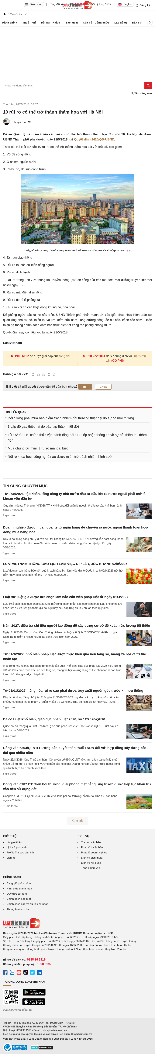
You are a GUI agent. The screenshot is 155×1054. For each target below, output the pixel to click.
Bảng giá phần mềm (19, 883)
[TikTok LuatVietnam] (25, 973)
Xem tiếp (78, 820)
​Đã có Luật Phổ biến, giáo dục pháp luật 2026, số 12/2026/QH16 (54, 719)
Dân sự (136, 22)
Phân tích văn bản (92, 847)
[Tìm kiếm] (148, 85)
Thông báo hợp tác (18, 908)
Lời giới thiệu (14, 842)
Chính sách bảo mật (19, 898)
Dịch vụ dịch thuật (91, 857)
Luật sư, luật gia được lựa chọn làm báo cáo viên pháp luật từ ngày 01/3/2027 (65, 597)
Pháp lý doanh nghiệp (94, 852)
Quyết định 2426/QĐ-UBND (94, 139)
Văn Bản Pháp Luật (14, 1038)
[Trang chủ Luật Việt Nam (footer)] (77, 923)
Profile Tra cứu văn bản (21, 852)
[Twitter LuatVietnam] (32, 973)
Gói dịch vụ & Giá (101, 4)
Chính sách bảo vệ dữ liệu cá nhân (27, 903)
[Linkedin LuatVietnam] (39, 973)
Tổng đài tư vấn (90, 867)
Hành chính (9, 22)
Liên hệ (11, 857)
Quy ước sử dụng (17, 893)
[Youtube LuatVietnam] (19, 973)
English (127, 4)
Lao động (120, 22)
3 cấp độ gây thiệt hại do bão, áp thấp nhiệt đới (43, 426)
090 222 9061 (96, 356)
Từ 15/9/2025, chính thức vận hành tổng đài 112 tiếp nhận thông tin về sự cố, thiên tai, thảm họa (77, 437)
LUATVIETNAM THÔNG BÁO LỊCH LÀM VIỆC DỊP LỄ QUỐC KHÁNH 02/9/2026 (65, 564)
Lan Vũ (27, 122)
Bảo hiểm (72, 22)
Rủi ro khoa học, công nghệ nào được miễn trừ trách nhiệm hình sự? (60, 457)
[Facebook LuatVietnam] (5, 973)
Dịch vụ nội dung (91, 862)
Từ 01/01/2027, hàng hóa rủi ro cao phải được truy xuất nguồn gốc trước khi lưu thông (73, 690)
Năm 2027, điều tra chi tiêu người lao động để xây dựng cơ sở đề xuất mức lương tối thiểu (76, 625)
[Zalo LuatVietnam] (12, 973)
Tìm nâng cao (143, 93)
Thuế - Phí (29, 22)
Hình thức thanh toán (19, 888)
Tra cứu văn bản (91, 842)
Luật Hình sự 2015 (82, 1038)
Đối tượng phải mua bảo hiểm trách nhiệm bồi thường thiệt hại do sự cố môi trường (71, 418)
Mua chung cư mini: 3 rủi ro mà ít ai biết (38, 448)
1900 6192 (22, 356)
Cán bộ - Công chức (96, 22)
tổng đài (64, 356)
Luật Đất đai (61, 1038)
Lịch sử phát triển (17, 847)
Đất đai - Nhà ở (50, 22)
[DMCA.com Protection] (42, 1048)
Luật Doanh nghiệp (40, 1038)
